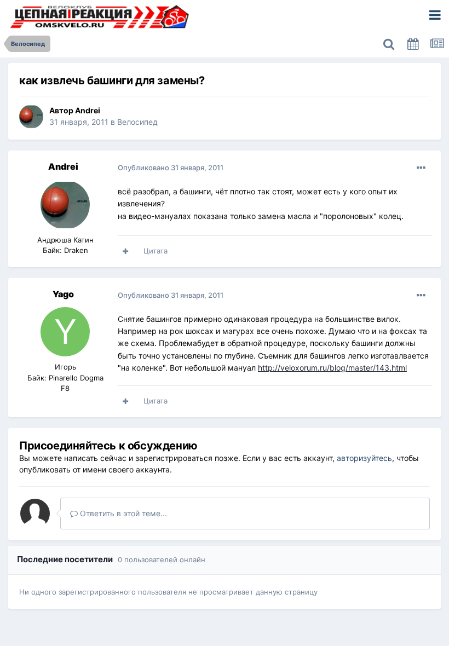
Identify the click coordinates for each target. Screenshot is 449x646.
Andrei (87, 110)
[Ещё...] (421, 168)
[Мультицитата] (125, 251)
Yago (63, 294)
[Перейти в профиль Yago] (65, 331)
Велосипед (137, 121)
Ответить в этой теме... (122, 513)
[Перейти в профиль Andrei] (31, 117)
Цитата (155, 250)
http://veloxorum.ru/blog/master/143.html (332, 367)
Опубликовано (170, 167)
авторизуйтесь (364, 458)
